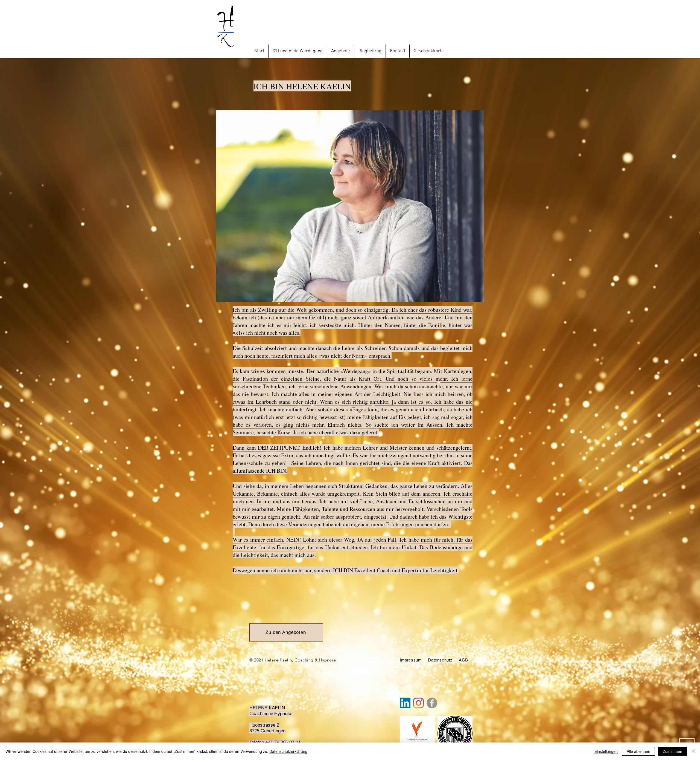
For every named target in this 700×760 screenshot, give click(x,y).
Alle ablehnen (638, 751)
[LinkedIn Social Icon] (405, 703)
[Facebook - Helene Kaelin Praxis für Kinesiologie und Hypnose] (432, 703)
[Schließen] (693, 751)
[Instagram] (418, 703)
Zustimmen (672, 751)
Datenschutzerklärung (288, 751)
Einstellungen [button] (606, 751)
